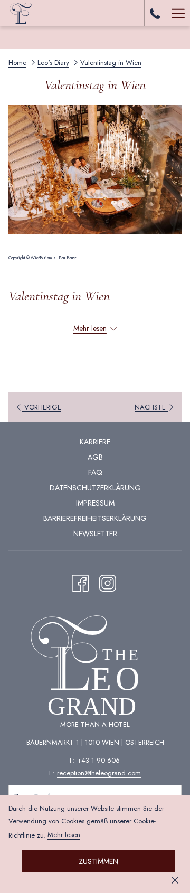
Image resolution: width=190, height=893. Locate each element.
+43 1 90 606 (98, 760)
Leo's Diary (53, 63)
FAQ (95, 472)
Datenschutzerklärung (95, 487)
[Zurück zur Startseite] (21, 13)
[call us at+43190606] (155, 13)
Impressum (95, 503)
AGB (95, 457)
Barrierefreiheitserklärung (95, 518)
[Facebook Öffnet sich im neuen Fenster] (80, 581)
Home (17, 63)
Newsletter (95, 533)
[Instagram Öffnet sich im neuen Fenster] (107, 581)
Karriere (95, 441)
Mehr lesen (64, 835)
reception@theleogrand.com (99, 773)
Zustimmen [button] (98, 861)
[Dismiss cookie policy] (175, 879)
